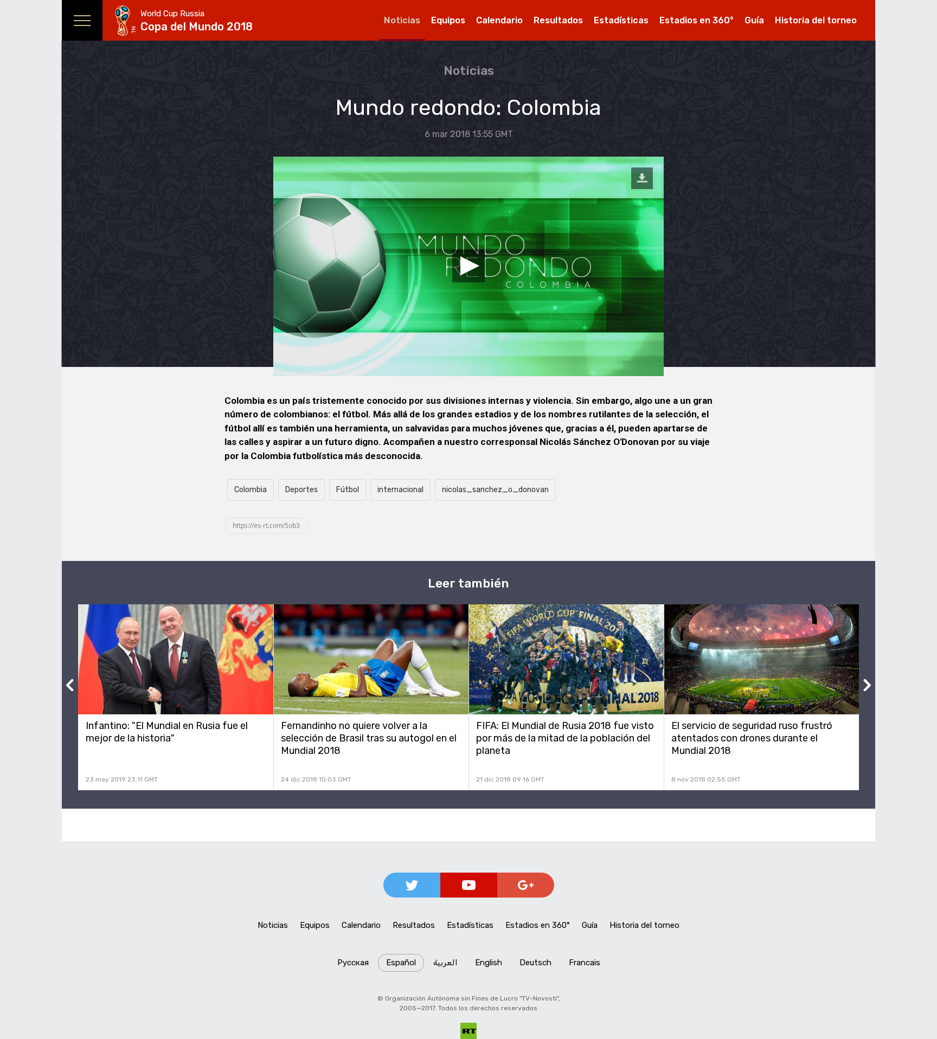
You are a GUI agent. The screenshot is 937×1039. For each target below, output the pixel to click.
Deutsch (535, 962)
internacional (400, 489)
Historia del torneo (816, 20)
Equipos (448, 20)
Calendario (499, 20)
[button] (468, 266)
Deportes (301, 489)
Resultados (558, 20)
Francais (584, 962)
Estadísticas (621, 20)
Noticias (402, 20)
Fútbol (347, 489)
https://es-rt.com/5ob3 (266, 525)
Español (401, 962)
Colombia (250, 489)
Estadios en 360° (696, 20)
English (488, 962)
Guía (754, 20)
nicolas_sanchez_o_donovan (495, 489)
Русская (353, 962)
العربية (445, 962)
